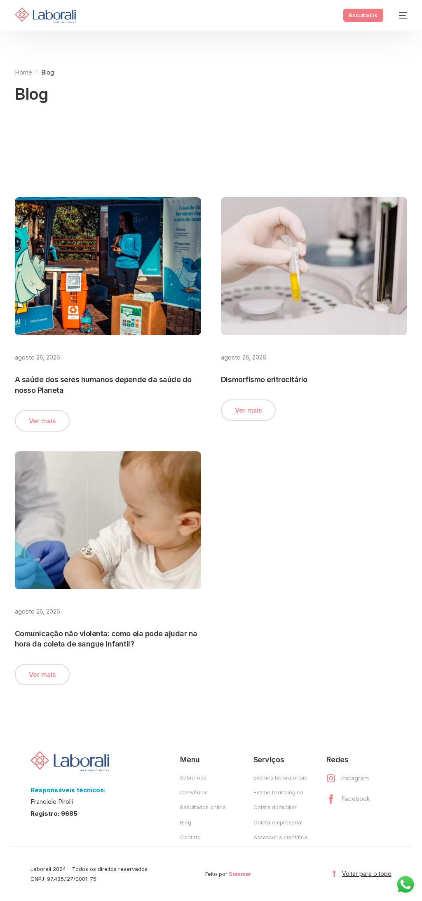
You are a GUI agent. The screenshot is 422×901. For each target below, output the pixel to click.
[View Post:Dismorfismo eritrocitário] (314, 266)
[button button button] (42, 674)
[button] (42, 421)
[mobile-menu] (399, 15)
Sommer (240, 874)
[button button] (248, 410)
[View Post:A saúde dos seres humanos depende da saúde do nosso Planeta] (108, 266)
